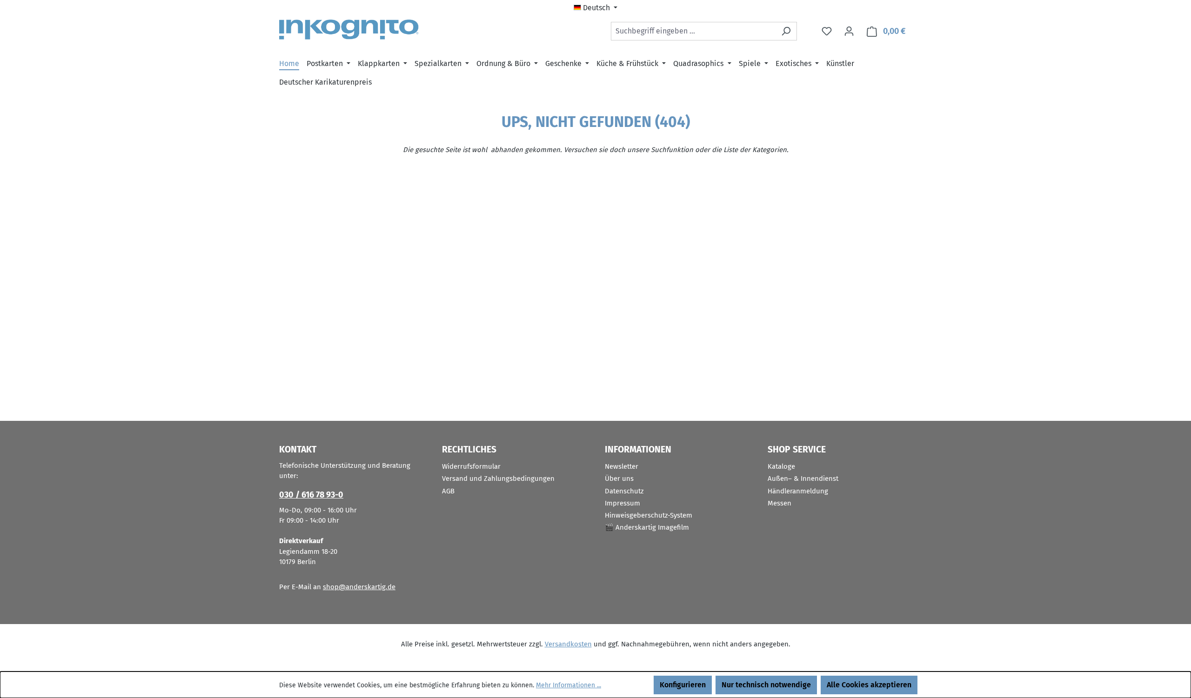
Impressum (622, 503)
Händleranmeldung (798, 491)
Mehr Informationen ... (568, 685)
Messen (779, 503)
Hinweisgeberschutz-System (648, 515)
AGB (448, 491)
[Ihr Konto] (849, 31)
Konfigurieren (683, 684)
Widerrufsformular (471, 466)
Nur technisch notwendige (766, 684)
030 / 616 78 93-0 (311, 495)
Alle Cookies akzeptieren (869, 684)
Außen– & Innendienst (803, 478)
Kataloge (781, 466)
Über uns (619, 478)
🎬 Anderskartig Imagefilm (647, 527)
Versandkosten (568, 644)
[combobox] (693, 31)
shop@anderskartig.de (359, 587)
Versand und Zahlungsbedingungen (498, 478)
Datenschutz (624, 491)
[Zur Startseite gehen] (349, 30)
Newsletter (621, 466)
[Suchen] (786, 31)
